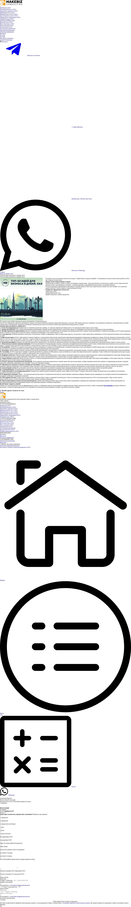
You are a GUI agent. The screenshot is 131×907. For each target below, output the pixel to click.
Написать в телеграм (33, 55)
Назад (2, 392)
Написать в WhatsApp (78, 270)
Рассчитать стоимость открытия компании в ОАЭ (15, 447)
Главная (2, 272)
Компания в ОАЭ (5, 8)
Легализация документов (7, 28)
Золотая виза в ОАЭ (6, 27)
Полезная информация (7, 32)
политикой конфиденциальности (20, 885)
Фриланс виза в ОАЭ (6, 22)
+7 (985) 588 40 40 (77, 127)
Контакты (3, 33)
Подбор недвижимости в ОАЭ (9, 431)
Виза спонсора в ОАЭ (6, 25)
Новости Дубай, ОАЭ (6, 273)
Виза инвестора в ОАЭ (7, 24)
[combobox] (15, 880)
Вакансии (3, 436)
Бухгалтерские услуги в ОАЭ (9, 16)
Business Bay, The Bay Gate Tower (81, 199)
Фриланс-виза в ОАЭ (6, 421)
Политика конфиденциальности (10, 445)
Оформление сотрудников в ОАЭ (10, 17)
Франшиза (3, 442)
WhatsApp (11, 795)
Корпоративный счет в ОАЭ (8, 410)
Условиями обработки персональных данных (76, 903)
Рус (1, 35)
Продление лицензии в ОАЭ (8, 11)
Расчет (73, 786)
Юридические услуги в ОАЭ (9, 14)
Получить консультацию (7, 898)
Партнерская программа (7, 30)
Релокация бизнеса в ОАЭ (8, 9)
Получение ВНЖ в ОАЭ (7, 20)
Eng (3, 35)
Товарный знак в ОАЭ (7, 19)
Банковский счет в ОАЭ (7, 12)
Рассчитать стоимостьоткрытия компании (6, 39)
